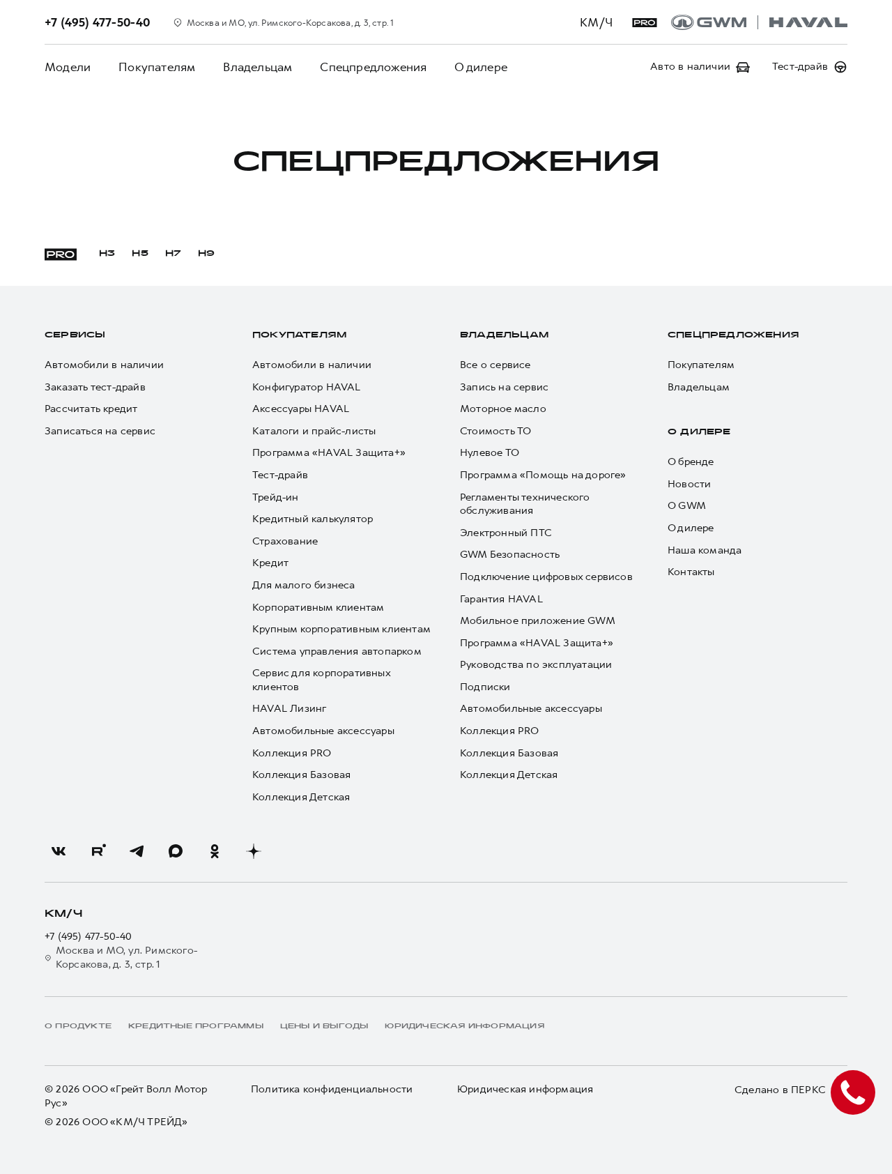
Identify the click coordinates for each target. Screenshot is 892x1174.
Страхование (285, 541)
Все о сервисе (495, 365)
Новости (689, 484)
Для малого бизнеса (303, 585)
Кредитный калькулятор (312, 519)
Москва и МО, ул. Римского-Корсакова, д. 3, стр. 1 (126, 957)
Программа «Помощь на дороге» (543, 475)
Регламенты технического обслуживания (525, 504)
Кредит (270, 563)
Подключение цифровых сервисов (546, 577)
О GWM (687, 505)
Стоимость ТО (495, 431)
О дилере (480, 67)
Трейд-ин (275, 497)
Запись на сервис (504, 387)
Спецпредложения (373, 67)
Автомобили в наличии (104, 365)
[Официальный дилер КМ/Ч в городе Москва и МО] (759, 22)
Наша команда (704, 550)
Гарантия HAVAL (501, 599)
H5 (140, 253)
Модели (68, 67)
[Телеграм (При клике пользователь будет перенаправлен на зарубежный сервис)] (137, 851)
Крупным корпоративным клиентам (341, 629)
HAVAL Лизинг (289, 708)
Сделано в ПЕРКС (780, 1090)
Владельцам (257, 67)
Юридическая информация (525, 1089)
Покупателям (156, 67)
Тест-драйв (280, 475)
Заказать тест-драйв (95, 387)
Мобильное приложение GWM (537, 620)
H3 (107, 253)
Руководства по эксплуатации (536, 664)
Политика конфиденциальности (332, 1089)
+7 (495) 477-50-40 (88, 936)
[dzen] (254, 851)
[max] (176, 851)
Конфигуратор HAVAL (306, 387)
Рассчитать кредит (91, 409)
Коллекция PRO (292, 753)
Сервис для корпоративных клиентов (321, 680)
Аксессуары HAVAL (300, 409)
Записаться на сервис (100, 431)
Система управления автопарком (337, 651)
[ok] (215, 851)
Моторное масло (503, 409)
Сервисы (75, 335)
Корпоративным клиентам (318, 607)
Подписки (485, 687)
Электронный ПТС (506, 533)
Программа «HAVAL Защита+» (329, 452)
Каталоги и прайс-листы (314, 431)
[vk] (58, 851)
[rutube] (98, 851)
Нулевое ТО (489, 452)
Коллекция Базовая (301, 775)
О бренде (691, 461)
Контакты (691, 572)
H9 (206, 253)
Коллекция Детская (301, 797)
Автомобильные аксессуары (323, 731)
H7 (173, 253)
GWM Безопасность (510, 554)
